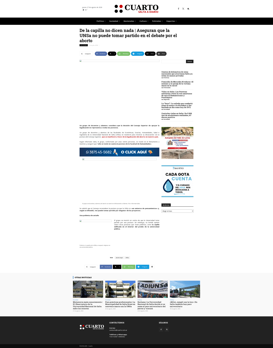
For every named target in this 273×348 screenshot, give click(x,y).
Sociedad (83, 45)
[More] (152, 267)
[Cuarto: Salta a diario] (136, 8)
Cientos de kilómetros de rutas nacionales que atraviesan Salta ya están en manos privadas (176, 74)
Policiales (166, 87)
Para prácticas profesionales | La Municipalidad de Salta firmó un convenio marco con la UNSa (120, 304)
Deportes (166, 99)
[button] (188, 8)
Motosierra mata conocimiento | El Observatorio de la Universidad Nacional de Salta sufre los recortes (87, 305)
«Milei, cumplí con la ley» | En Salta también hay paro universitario (183, 304)
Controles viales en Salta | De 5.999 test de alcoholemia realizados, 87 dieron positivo (176, 115)
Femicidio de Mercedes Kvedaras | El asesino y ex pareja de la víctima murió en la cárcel (177, 84)
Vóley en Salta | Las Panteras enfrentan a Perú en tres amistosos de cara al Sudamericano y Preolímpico (176, 95)
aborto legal (119, 257)
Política (166, 78)
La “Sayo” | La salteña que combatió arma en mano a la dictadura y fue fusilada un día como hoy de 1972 (177, 105)
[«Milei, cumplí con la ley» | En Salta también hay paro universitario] (185, 289)
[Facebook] (178, 9)
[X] (183, 9)
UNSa (127, 257)
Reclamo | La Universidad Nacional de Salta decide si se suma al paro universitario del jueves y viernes (152, 305)
